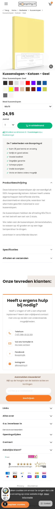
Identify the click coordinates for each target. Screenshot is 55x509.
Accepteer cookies (15, 504)
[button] (5, 503)
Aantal (6, 119)
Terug (7, 10)
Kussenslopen (35, 10)
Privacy (20, 486)
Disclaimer (33, 486)
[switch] (5, 498)
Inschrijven (28, 398)
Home (14, 10)
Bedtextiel (23, 10)
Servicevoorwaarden (13, 429)
